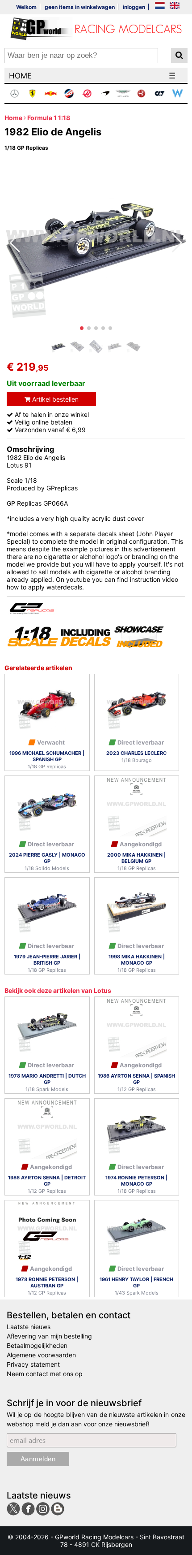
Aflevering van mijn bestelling (49, 1336)
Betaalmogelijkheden (37, 1345)
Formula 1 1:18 (48, 117)
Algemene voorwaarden (41, 1355)
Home (13, 117)
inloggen (134, 7)
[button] (81, 328)
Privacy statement (33, 1364)
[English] (174, 6)
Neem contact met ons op (45, 1373)
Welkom (26, 7)
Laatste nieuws (28, 1326)
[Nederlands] (160, 6)
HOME (20, 75)
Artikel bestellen (54, 399)
